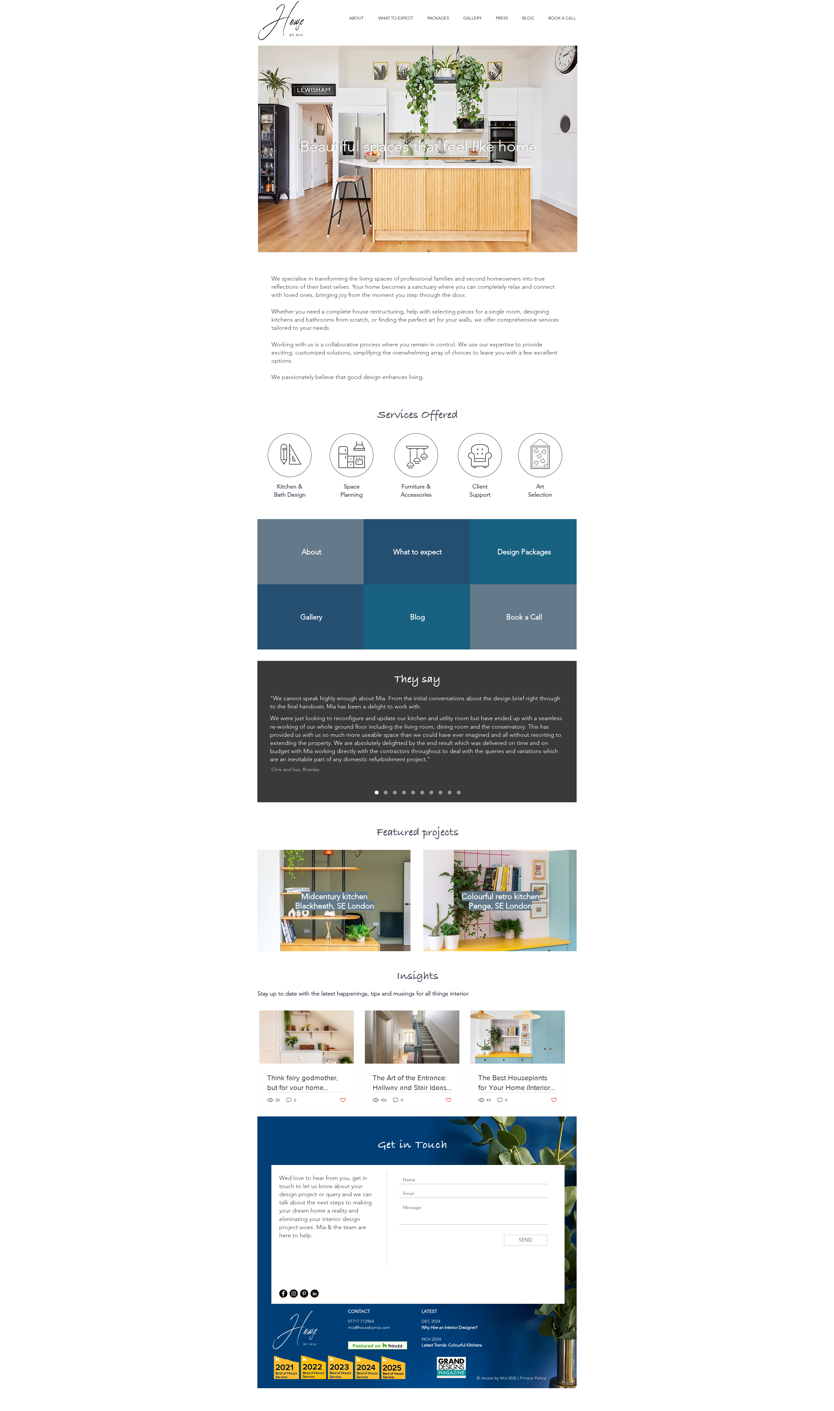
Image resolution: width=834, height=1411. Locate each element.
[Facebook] (283, 1293)
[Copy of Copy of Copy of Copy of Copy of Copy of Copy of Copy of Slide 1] (459, 792)
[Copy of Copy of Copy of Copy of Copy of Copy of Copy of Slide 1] (450, 792)
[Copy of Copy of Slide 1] (377, 792)
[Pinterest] (304, 1293)
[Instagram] (294, 1293)
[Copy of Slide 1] (395, 792)
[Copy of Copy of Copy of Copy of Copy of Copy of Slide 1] (422, 792)
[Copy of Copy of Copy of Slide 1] (404, 792)
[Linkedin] (314, 1293)
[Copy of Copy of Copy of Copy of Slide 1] (413, 792)
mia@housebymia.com (369, 1327)
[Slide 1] (386, 792)
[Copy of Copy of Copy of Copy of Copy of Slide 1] (431, 792)
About (311, 551)
